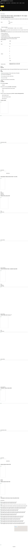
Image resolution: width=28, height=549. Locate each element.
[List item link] (7, 536)
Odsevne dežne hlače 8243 (5, 481)
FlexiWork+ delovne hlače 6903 (6, 388)
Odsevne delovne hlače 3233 (6, 464)
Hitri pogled (1, 114)
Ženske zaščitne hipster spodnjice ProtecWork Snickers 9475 (8, 514)
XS (9, 46)
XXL (10, 58)
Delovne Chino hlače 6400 (5, 195)
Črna (10, 43)
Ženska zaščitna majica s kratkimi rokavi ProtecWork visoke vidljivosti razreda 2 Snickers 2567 (13, 512)
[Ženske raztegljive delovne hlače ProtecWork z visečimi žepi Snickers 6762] (11, 518)
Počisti (9, 23)
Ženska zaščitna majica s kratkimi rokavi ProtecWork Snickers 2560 (9, 510)
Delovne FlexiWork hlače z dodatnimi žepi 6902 (9, 268)
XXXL (10, 60)
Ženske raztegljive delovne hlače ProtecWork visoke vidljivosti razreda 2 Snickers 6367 (12, 521)
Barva (1, 22)
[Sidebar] (1, 548)
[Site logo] (2, 9)
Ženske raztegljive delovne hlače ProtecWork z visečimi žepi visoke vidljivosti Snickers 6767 (12, 523)
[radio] (17, 21)
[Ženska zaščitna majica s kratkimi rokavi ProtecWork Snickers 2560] (10, 509)
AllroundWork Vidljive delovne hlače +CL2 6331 (9, 176)
